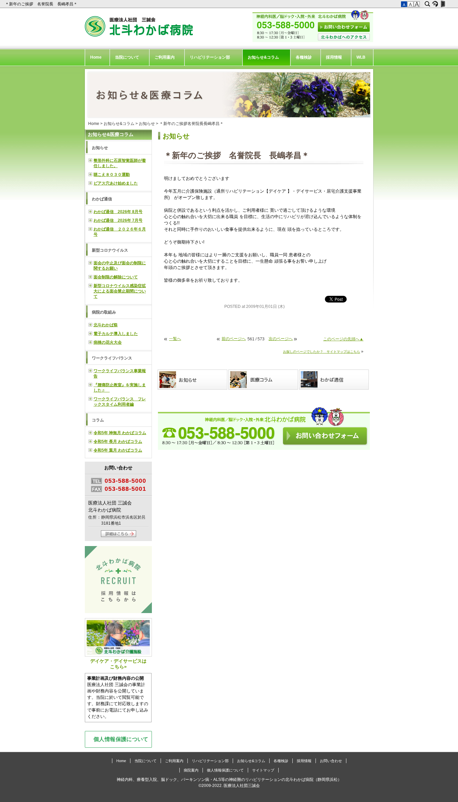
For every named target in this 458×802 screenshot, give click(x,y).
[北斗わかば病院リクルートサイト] (118, 580)
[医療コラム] (263, 380)
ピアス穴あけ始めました (116, 183)
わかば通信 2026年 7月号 (118, 220)
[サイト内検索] (427, 4)
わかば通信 (102, 199)
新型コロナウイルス (110, 250)
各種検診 (304, 57)
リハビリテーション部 (210, 57)
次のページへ (281, 338)
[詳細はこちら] (118, 535)
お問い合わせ (331, 761)
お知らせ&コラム (263, 57)
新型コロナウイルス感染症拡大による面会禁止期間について (120, 291)
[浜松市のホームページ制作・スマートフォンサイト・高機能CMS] (435, 4)
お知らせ (147, 123)
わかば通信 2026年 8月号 (118, 211)
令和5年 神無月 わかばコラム (120, 432)
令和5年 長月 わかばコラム (118, 441)
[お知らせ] (193, 380)
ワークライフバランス (112, 358)
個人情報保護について (121, 739)
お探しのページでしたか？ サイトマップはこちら (321, 351)
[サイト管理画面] (443, 4)
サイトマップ (263, 770)
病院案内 (191, 770)
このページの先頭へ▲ (343, 339)
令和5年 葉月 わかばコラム (118, 450)
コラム (98, 420)
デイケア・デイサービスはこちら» (118, 663)
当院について (127, 57)
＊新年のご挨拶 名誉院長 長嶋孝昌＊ (41, 4)
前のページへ (234, 338)
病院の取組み (104, 312)
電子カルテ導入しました (116, 333)
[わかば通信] (334, 380)
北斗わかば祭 (106, 325)
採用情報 (334, 57)
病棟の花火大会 (108, 342)
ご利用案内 (165, 57)
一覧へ (175, 338)
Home (96, 57)
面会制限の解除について (116, 277)
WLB (360, 57)
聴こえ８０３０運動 (112, 174)
